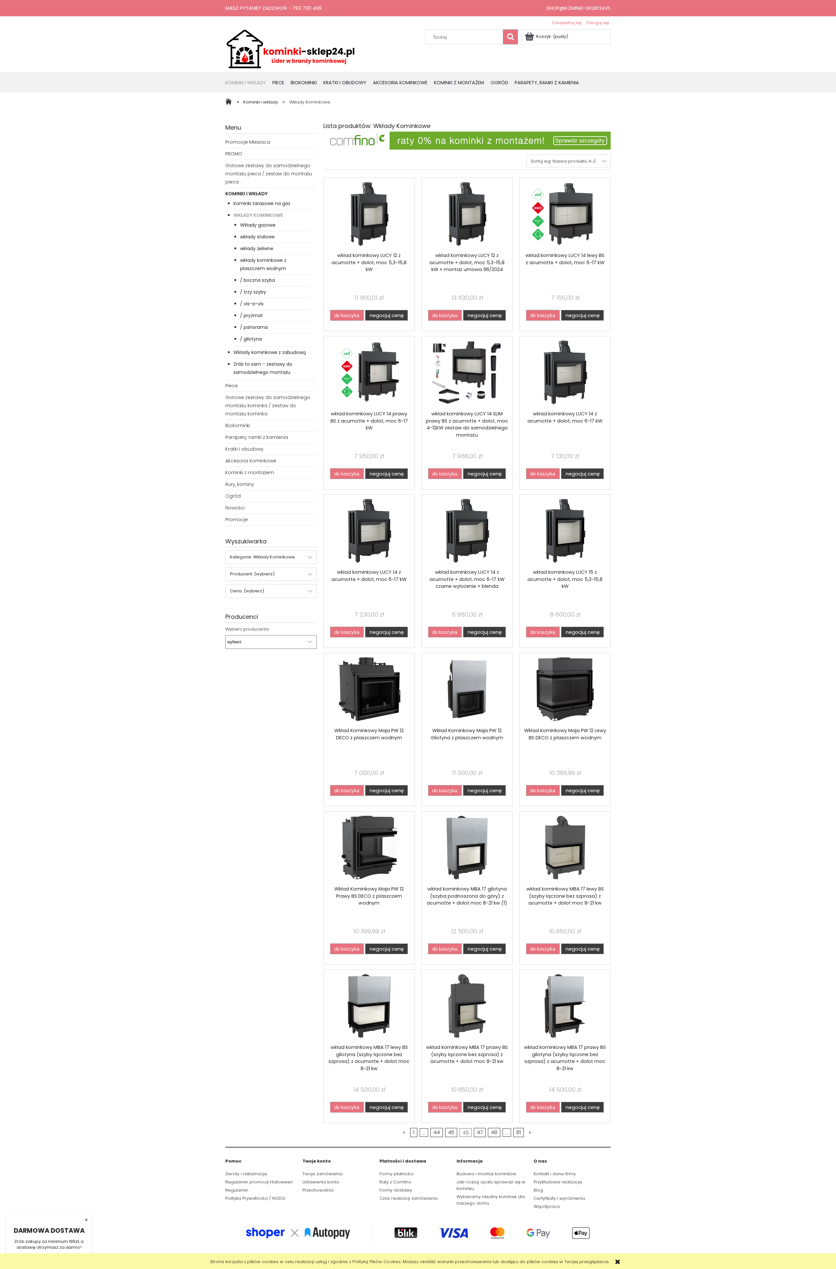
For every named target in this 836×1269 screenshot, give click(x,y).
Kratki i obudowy (244, 449)
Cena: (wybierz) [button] (247, 591)
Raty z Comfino (395, 1182)
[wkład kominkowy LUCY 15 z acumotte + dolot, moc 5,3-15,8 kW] (565, 531)
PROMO (233, 154)
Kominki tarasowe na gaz (261, 203)
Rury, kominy (239, 484)
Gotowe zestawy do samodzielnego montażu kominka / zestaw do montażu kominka (267, 405)
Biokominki (237, 425)
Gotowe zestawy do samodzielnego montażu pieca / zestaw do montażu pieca (268, 173)
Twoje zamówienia (322, 1174)
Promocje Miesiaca (247, 142)
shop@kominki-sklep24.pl (578, 8)
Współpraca (547, 1206)
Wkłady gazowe (258, 225)
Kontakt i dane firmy (555, 1174)
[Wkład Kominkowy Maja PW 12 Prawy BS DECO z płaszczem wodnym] (369, 848)
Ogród (233, 496)
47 (480, 1132)
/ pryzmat (251, 315)
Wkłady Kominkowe (258, 215)
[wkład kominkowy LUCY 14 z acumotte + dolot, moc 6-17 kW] (565, 373)
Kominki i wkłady (246, 193)
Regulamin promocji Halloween (259, 1182)
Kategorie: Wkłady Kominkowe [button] (262, 557)
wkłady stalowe (257, 236)
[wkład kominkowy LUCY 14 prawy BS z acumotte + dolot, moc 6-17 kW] (369, 373)
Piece (231, 385)
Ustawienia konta (320, 1182)
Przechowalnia (317, 1190)
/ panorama (254, 327)
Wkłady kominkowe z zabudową (269, 352)
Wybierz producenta (247, 629)
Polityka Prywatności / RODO (255, 1198)
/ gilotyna (251, 339)
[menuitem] (248, 83)
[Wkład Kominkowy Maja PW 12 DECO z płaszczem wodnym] (369, 690)
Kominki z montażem (249, 472)
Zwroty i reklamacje (246, 1174)
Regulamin (236, 1190)
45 (451, 1132)
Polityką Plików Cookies (376, 1262)
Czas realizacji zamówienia (408, 1198)
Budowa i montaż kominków (486, 1174)
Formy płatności (396, 1174)
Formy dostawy (395, 1190)
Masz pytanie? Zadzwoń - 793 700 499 (273, 8)
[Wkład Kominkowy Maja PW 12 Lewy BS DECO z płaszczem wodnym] (565, 690)
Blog (538, 1190)
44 (436, 1132)
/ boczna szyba (257, 280)
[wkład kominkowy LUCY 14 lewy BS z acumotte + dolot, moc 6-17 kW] (565, 215)
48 (494, 1132)
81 (518, 1132)
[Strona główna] (290, 48)
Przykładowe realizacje (558, 1182)
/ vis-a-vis (252, 303)
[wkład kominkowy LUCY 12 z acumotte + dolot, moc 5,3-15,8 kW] (369, 215)
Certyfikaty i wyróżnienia (559, 1198)
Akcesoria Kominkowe (250, 461)
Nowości (235, 508)
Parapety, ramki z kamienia (256, 437)
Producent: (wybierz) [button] (252, 574)
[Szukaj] (510, 36)
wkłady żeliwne (256, 248)
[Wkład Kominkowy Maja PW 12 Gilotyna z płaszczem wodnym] (467, 690)
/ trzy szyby (253, 292)
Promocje (236, 519)
